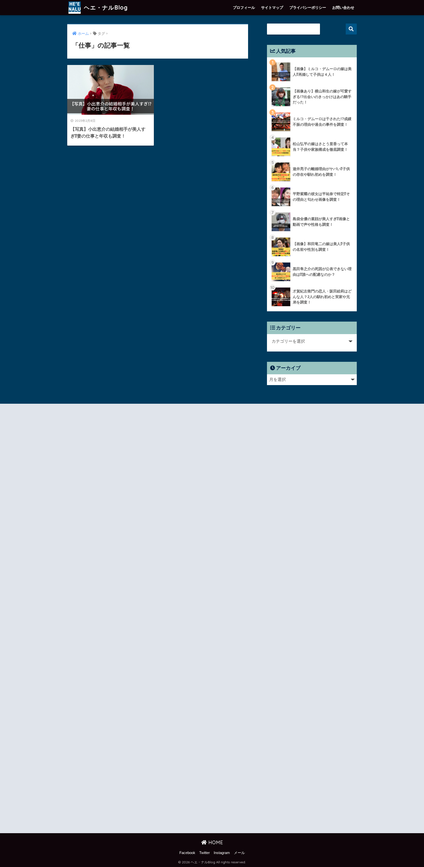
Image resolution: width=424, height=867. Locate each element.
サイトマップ (272, 7)
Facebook (187, 853)
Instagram (222, 853)
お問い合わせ (343, 7)
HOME (215, 842)
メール (239, 853)
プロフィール (244, 7)
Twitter (204, 853)
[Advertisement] (110, 619)
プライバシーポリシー (307, 7)
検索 (351, 29)
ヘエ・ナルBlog (105, 7)
